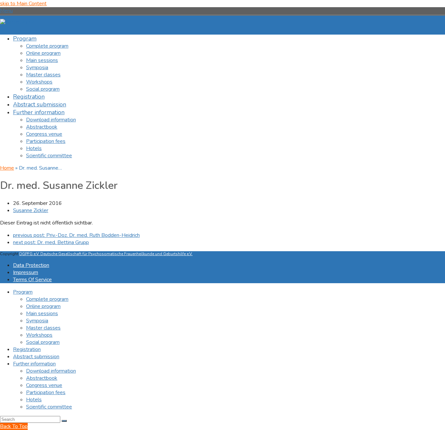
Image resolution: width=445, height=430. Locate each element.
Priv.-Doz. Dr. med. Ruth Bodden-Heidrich (76, 235)
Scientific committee (49, 406)
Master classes (43, 327)
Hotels (34, 399)
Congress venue (44, 385)
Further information (34, 363)
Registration (27, 349)
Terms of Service (32, 279)
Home (7, 168)
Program (23, 292)
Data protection (31, 265)
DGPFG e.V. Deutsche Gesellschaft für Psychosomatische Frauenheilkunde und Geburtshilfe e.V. (106, 253)
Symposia (37, 320)
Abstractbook (41, 378)
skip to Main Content (23, 3)
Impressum (25, 272)
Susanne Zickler (30, 210)
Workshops (39, 335)
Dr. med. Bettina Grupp (51, 242)
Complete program (47, 299)
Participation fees (45, 392)
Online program (43, 306)
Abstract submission (36, 356)
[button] (6, 10)
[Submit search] (64, 421)
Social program (43, 342)
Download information (51, 371)
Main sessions (42, 313)
